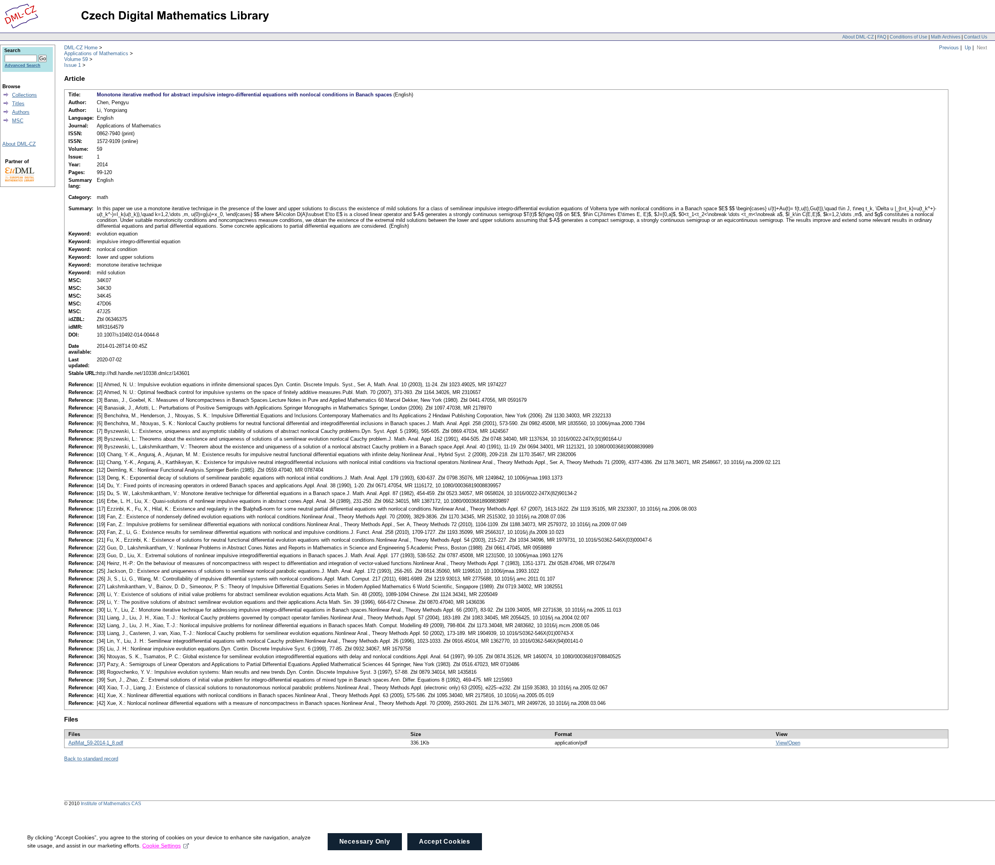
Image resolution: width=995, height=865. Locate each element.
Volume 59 (76, 59)
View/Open (788, 743)
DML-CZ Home (81, 48)
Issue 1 (72, 65)
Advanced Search (22, 65)
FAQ (881, 37)
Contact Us (975, 37)
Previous (949, 48)
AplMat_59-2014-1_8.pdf (95, 743)
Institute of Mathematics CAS (111, 803)
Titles (18, 103)
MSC (17, 121)
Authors (21, 112)
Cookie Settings (161, 845)
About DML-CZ (858, 37)
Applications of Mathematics (96, 53)
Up (968, 48)
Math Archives (945, 37)
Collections (24, 95)
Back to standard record (91, 759)
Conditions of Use (908, 37)
